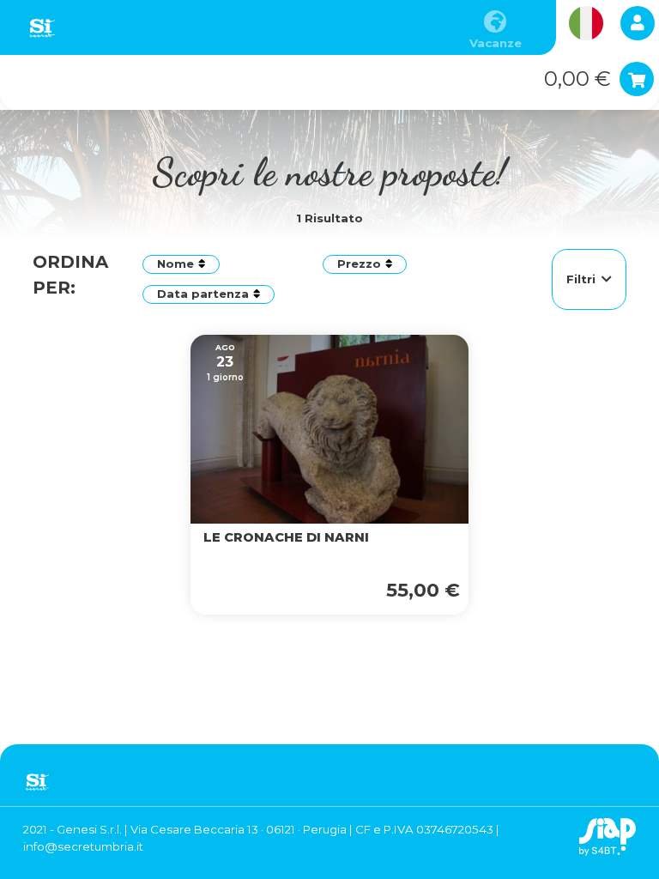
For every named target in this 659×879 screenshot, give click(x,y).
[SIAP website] (607, 836)
